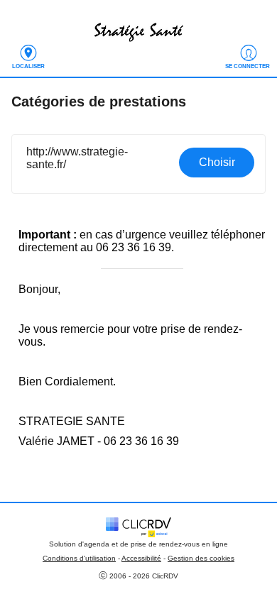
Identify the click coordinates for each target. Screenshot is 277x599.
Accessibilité (141, 558)
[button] (138, 164)
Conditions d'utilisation (79, 558)
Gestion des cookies (201, 558)
